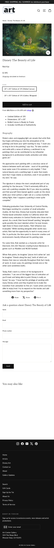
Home (4, 20)
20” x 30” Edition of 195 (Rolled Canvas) (19, 89)
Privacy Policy (8, 500)
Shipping (6, 76)
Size (5, 85)
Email (4, 320)
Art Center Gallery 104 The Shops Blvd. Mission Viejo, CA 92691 (12, 535)
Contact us (7, 467)
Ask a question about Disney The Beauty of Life (27, 305)
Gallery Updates (9, 475)
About (5, 471)
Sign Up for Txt (8, 492)
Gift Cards (6, 488)
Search (5, 484)
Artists (5, 459)
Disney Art (7, 463)
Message (5, 341)
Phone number (7, 331)
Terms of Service (9, 504)
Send (8, 366)
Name (4, 309)
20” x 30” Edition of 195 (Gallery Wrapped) (20, 96)
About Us (6, 496)
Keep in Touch (11, 514)
